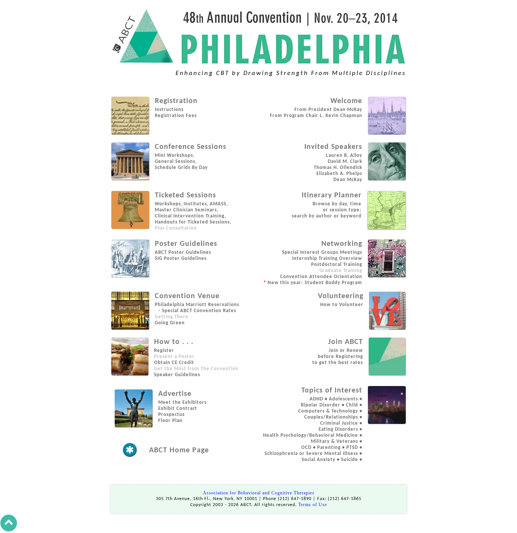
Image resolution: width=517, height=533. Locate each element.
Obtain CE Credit (174, 362)
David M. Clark (345, 161)
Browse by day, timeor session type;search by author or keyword (326, 210)
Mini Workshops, (175, 155)
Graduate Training (340, 270)
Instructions (169, 109)
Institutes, (196, 204)
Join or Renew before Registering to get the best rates (337, 356)
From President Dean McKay (328, 109)
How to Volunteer (341, 304)
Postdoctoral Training (336, 264)
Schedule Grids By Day (181, 167)
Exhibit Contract (177, 408)
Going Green (170, 322)
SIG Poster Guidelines (181, 258)
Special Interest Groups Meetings (322, 252)
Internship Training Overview (327, 258)
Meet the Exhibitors (182, 402)
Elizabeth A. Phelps (339, 173)
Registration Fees (176, 115)
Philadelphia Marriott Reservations (197, 304)
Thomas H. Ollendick (338, 167)
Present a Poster (174, 356)
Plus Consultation (176, 228)
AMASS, (219, 204)
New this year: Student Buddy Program (312, 282)
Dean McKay (347, 179)
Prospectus (171, 414)
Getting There (171, 316)
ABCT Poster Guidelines (183, 252)
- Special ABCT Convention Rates (196, 310)
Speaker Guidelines (177, 374)
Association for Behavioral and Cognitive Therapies (259, 492)
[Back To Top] (8, 530)
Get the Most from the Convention (196, 368)
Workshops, (168, 204)
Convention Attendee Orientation (321, 276)
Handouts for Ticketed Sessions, (193, 222)
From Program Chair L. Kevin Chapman (316, 115)
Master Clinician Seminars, (186, 210)
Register (164, 350)
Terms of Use (312, 504)
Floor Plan (170, 420)
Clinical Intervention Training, (190, 216)
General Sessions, (176, 161)
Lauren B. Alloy (344, 155)
